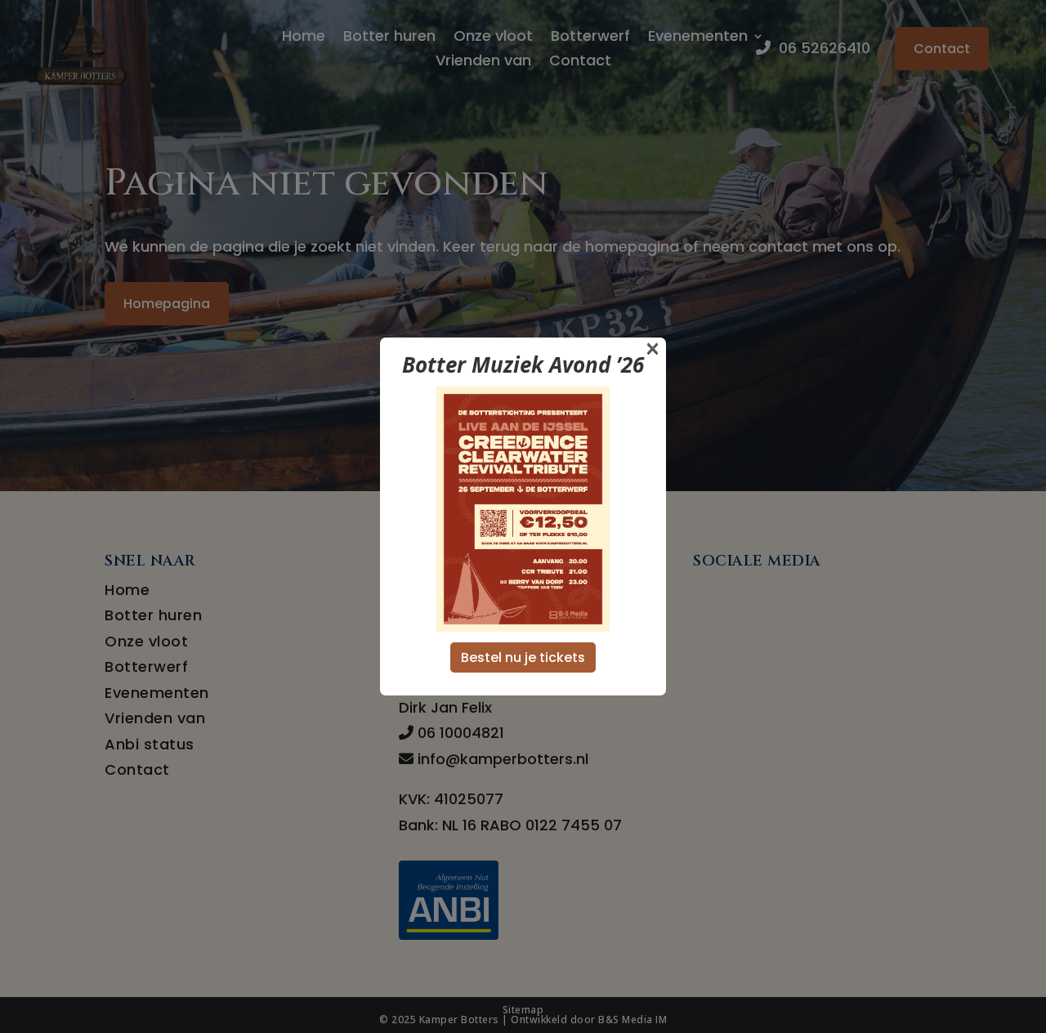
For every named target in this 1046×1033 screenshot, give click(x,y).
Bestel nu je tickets (523, 657)
